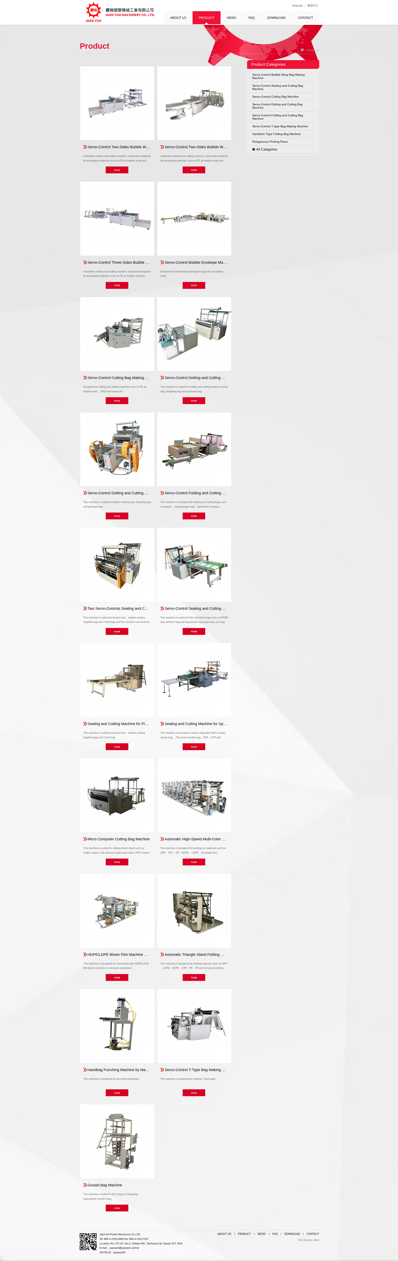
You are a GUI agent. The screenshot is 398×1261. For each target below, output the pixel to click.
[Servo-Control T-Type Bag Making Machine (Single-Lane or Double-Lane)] (194, 1026)
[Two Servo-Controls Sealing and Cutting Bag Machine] (117, 564)
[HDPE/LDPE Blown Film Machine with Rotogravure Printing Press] (117, 911)
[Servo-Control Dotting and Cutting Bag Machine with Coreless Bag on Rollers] (117, 449)
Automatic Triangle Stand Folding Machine (196, 954)
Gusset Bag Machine (104, 1185)
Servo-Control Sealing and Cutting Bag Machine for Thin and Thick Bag (196, 608)
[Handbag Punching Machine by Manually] (117, 1026)
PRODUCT (206, 17)
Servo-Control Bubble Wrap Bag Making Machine (278, 76)
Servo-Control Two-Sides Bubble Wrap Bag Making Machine (118, 147)
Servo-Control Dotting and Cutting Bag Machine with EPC (196, 378)
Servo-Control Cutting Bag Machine (275, 96)
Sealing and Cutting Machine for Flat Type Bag (118, 724)
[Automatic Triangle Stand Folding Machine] (194, 911)
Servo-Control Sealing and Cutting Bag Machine (277, 87)
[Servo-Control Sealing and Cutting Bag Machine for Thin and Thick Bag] (194, 564)
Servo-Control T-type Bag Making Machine (280, 126)
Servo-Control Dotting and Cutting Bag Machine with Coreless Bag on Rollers (118, 493)
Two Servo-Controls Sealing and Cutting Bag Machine (118, 608)
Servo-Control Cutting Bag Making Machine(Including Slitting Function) (118, 378)
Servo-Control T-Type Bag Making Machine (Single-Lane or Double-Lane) (196, 1070)
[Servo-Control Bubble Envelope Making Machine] (194, 218)
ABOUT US (178, 17)
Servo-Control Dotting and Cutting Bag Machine (277, 106)
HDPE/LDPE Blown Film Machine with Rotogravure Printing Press (118, 954)
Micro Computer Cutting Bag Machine (118, 839)
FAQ (252, 17)
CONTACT (305, 17)
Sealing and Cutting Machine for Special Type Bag (196, 724)
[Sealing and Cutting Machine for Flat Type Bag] (117, 680)
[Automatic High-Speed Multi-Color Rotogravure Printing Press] (194, 795)
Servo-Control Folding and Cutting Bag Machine (277, 117)
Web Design (305, 1240)
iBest (316, 1240)
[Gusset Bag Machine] (117, 1141)
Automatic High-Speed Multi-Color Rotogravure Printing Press (196, 839)
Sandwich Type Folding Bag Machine (276, 134)
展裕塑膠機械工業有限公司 (119, 12)
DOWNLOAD (276, 17)
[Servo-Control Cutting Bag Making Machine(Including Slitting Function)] (117, 334)
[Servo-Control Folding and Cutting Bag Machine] (194, 449)
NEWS (231, 17)
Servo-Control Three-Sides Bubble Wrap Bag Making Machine (118, 262)
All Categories (266, 149)
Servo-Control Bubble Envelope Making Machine (196, 262)
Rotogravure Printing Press (270, 141)
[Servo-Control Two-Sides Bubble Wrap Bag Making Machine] (117, 103)
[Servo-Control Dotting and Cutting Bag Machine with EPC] (194, 334)
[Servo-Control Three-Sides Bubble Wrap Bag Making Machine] (117, 218)
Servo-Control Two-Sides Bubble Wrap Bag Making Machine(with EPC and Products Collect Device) (196, 147)
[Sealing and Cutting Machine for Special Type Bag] (194, 680)
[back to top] (302, 50)
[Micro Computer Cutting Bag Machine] (117, 795)
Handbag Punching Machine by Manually (118, 1070)
